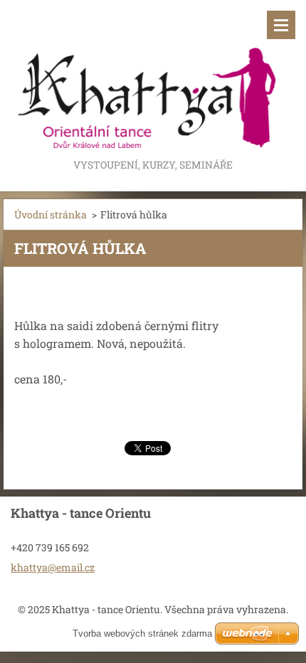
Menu (281, 25)
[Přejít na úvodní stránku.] (153, 78)
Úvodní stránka (50, 214)
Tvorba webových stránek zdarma (142, 633)
